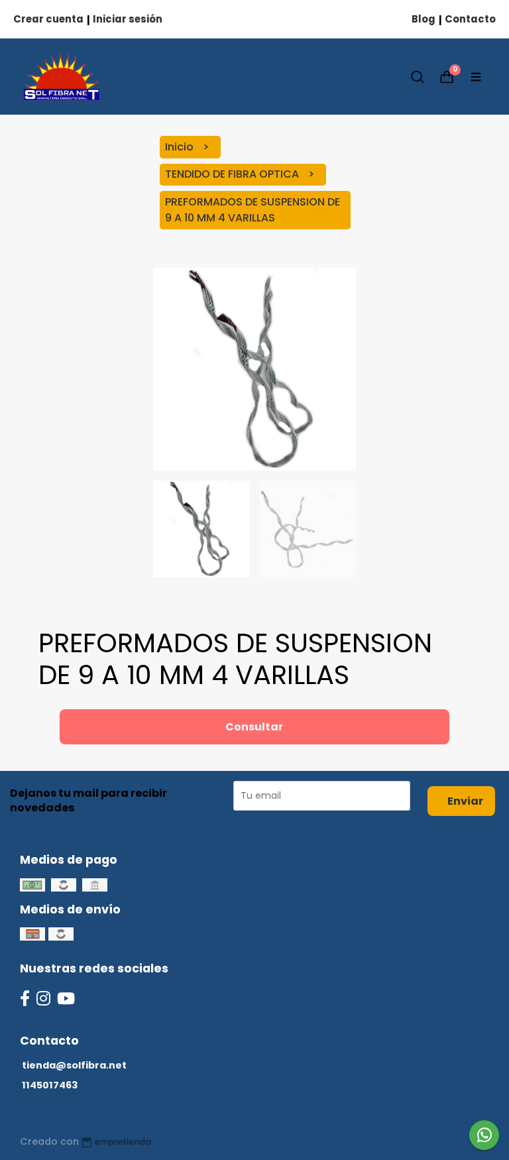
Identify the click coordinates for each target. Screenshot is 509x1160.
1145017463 (50, 1085)
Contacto (470, 19)
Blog (423, 19)
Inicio (180, 146)
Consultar (254, 726)
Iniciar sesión (127, 19)
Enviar (465, 801)
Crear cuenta (48, 19)
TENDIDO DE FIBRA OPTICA (233, 174)
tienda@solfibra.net (74, 1065)
